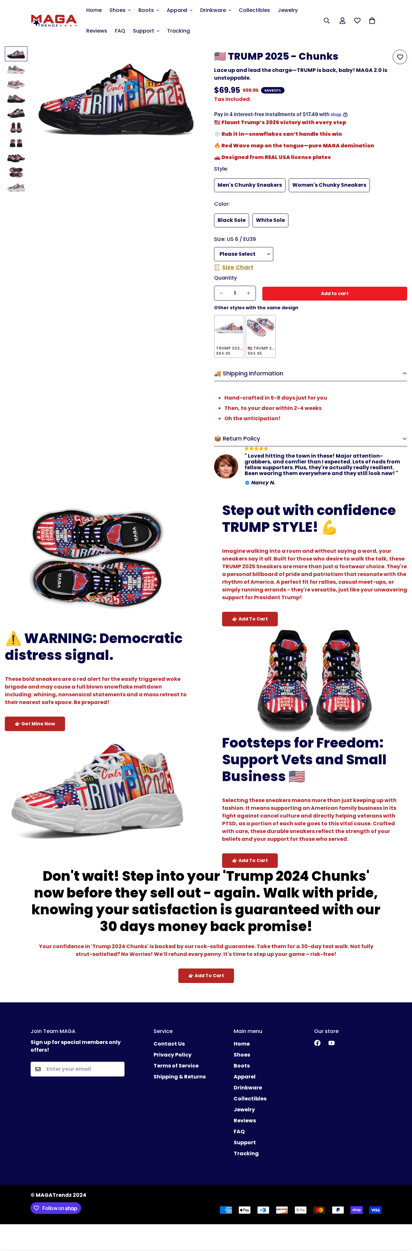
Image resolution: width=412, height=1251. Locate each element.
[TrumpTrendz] (54, 20)
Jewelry (288, 10)
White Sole (270, 220)
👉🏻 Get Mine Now (35, 723)
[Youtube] (331, 1043)
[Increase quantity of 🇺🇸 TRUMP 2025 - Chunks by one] (248, 293)
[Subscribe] (117, 1069)
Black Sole (232, 220)
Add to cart (335, 293)
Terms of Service (176, 1065)
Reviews (96, 31)
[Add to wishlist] (400, 57)
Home (94, 10)
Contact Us (169, 1043)
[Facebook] (317, 1043)
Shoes (117, 10)
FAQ (120, 31)
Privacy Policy (173, 1054)
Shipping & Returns (180, 1076)
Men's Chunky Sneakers (250, 185)
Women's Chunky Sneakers (329, 185)
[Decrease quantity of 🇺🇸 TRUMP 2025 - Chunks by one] (221, 293)
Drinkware (213, 10)
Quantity (225, 278)
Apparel (177, 10)
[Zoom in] (184, 60)
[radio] (229, 336)
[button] (372, 20)
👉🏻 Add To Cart (250, 619)
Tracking (178, 31)
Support (143, 31)
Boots (146, 10)
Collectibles (254, 10)
